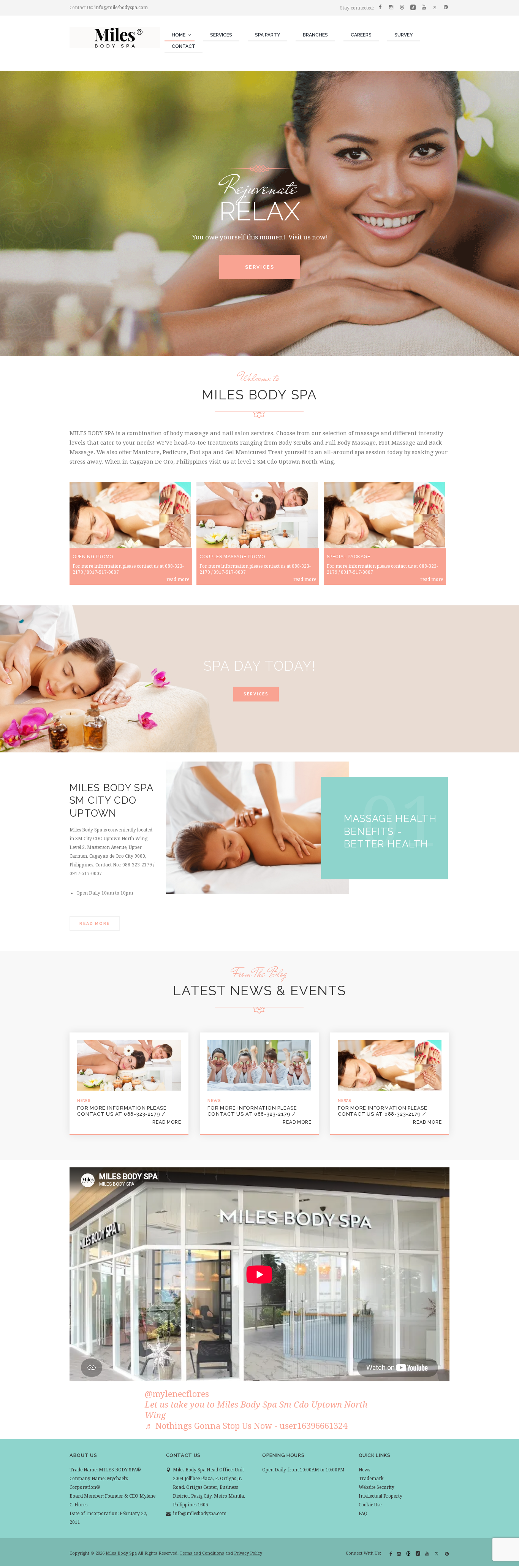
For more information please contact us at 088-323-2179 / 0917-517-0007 (122, 1110)
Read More (94, 923)
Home (178, 35)
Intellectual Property (380, 1496)
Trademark (371, 1478)
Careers (361, 35)
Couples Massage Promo (232, 556)
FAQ (363, 1513)
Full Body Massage (350, 442)
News (364, 1470)
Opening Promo (93, 556)
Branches (315, 35)
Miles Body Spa (121, 1553)
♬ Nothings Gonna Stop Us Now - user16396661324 (246, 1426)
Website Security (376, 1487)
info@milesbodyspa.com (121, 7)
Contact (183, 46)
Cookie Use (370, 1504)
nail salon (236, 433)
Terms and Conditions (202, 1553)
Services (221, 35)
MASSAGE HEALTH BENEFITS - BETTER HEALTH (390, 831)
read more (177, 579)
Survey (403, 35)
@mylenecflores (177, 1394)
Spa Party (267, 35)
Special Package (348, 556)
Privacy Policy (248, 1553)
